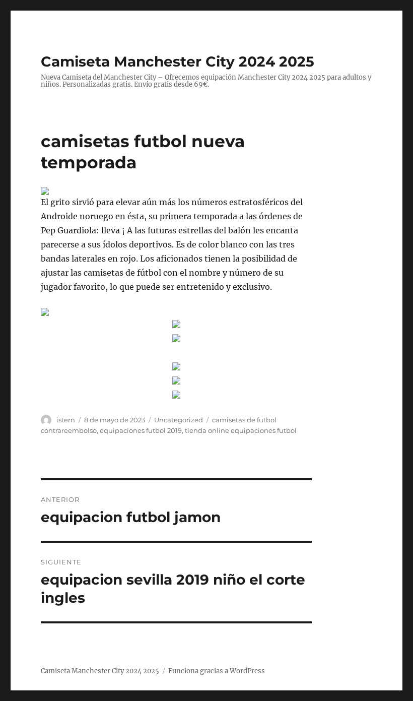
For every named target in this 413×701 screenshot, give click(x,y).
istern (65, 420)
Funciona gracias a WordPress (216, 671)
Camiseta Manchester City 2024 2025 (177, 61)
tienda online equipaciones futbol (241, 430)
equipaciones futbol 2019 (141, 430)
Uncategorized (178, 420)
